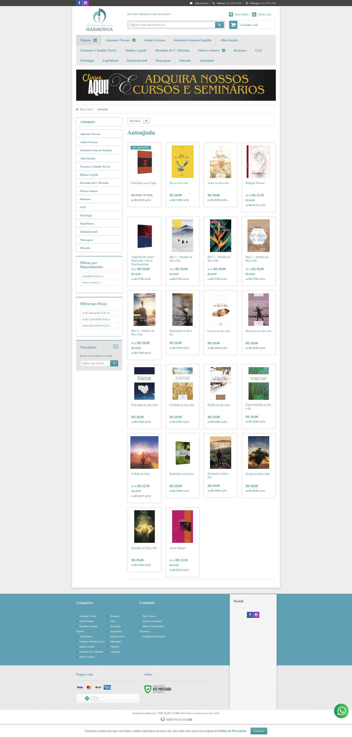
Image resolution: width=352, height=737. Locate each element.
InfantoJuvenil (117, 636)
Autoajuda (115, 651)
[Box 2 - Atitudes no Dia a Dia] (221, 251)
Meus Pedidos (242, 14)
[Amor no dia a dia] (221, 174)
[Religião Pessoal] (259, 177)
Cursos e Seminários (152, 621)
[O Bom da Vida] (144, 468)
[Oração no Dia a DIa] (259, 465)
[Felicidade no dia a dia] (144, 396)
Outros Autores (91, 282)
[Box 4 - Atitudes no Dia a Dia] (144, 325)
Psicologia (115, 626)
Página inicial (86, 109)
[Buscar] (219, 25)
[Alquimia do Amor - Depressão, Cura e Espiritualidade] (144, 251)
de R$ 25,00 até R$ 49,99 (96, 319)
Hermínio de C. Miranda (91, 651)
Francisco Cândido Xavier (92, 641)
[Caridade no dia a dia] (182, 396)
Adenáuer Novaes (93, 276)
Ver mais (147, 188)
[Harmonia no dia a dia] (259, 322)
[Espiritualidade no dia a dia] (259, 396)
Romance (114, 616)
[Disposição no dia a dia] (182, 322)
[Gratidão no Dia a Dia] (144, 539)
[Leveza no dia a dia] (221, 322)
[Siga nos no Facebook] (79, 3)
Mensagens (115, 641)
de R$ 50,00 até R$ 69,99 (96, 325)
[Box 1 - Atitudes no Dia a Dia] (259, 251)
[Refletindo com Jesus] (182, 465)
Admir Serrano (86, 621)
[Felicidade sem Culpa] (144, 174)
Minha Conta (264, 14)
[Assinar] (114, 363)
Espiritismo (115, 631)
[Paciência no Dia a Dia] (221, 465)
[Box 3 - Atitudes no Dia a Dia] (182, 251)
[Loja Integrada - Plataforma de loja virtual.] (176, 719)
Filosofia (114, 646)
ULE (112, 621)
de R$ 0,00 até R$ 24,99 (96, 312)
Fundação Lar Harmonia (154, 636)
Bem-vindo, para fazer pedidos (148, 13)
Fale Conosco (201, 3)
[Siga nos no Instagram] (85, 3)
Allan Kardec (85, 636)
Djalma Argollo (87, 646)
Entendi (259, 731)
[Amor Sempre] (182, 542)
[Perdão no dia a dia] (221, 396)
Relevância (135, 120)
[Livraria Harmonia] (99, 19)
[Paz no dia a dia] (182, 174)
